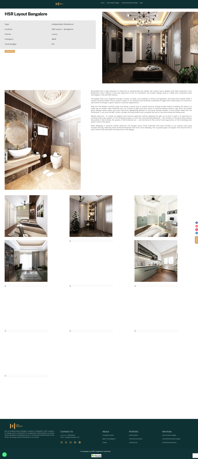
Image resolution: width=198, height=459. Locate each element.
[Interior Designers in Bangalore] (59, 5)
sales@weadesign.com (72, 437)
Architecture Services (169, 442)
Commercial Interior (135, 439)
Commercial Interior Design (129, 3)
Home (102, 3)
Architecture (133, 442)
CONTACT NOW (10, 51)
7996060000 (71, 435)
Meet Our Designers (109, 439)
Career (104, 442)
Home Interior (133, 435)
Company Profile (108, 435)
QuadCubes (107, 451)
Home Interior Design (113, 3)
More (141, 3)
